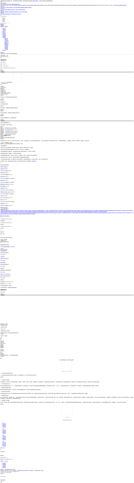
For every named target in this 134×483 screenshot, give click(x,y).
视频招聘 (4, 35)
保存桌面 (15, 4)
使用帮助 (121, 5)
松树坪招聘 (69, 210)
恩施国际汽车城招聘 (80, 210)
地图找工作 (11, 7)
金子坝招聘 (38, 210)
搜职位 (18, 4)
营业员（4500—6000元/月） (5, 274)
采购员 (1, 195)
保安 (31, 213)
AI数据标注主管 (3, 250)
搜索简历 (9, 9)
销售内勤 (20, 213)
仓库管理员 (64, 212)
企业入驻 (2, 9)
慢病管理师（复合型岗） (5, 184)
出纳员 (92, 212)
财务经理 (68, 212)
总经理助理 (102, 212)
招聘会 (4, 31)
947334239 (6, 461)
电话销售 (34, 212)
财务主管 (13, 213)
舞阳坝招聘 (8, 210)
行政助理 (77, 212)
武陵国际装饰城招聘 (88, 210)
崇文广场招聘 (19, 211)
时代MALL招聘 (45, 211)
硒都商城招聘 (107, 210)
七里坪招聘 (104, 211)
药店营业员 (2, 172)
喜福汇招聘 (15, 211)
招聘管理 (4, 433)
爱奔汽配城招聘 (51, 211)
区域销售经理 (29, 212)
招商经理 (33, 213)
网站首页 (8, 4)
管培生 (1, 199)
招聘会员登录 (8, 14)
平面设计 (46, 212)
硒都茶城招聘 (112, 210)
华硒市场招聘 (117, 210)
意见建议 (4, 465)
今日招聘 (6, 49)
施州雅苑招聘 (39, 211)
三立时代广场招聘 (58, 211)
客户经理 (25, 212)
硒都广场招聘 (74, 210)
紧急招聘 (22, 7)
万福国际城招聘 (101, 210)
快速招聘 (29, 7)
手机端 (118, 5)
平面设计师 (60, 212)
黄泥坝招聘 (25, 210)
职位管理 (12, 9)
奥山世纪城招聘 (95, 210)
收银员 (113, 212)
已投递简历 (2, 120)
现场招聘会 (2, 11)
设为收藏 (11, 4)
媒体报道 (4, 467)
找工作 (5, 7)
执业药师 (2, 168)
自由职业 (14, 11)
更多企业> (6, 207)
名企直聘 (15, 7)
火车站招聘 (46, 210)
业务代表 (82, 212)
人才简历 (4, 30)
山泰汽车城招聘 (79, 211)
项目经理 (37, 212)
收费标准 (4, 464)
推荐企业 (6, 39)
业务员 (18, 212)
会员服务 (20, 9)
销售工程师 (11, 212)
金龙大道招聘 (99, 211)
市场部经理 (24, 213)
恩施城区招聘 (2, 210)
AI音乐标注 (2, 256)
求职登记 (4, 34)
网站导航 (124, 5)
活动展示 (4, 466)
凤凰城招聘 (10, 211)
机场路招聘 (55, 210)
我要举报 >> (34, 161)
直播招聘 (4, 36)
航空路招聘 (16, 210)
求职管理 (4, 424)
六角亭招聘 (33, 210)
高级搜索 (2, 24)
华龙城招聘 (95, 211)
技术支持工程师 (126, 212)
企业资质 (4, 437)
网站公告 (18, 11)
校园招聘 (11, 11)
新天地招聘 (74, 211)
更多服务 (4, 37)
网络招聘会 (7, 11)
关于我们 (4, 436)
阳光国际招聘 (69, 211)
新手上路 (4, 443)
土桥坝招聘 (21, 210)
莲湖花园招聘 (84, 211)
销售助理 (15, 212)
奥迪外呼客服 (2, 262)
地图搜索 (2, 25)
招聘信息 (4, 29)
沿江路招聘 (12, 210)
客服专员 (55, 212)
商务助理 (28, 213)
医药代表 (106, 212)
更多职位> (6, 166)
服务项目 (4, 439)
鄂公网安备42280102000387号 (22, 470)
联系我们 (4, 438)
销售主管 (21, 212)
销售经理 (5, 212)
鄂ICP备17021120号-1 (9, 470)
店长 (80, 212)
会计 (8, 212)
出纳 (53, 212)
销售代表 (2, 212)
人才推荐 (16, 9)
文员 (71, 212)
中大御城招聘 (63, 211)
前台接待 (4, 213)
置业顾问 (89, 212)
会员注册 (79, 5)
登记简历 (2, 7)
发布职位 (5, 9)
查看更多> (6, 249)
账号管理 (4, 444)
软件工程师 (98, 212)
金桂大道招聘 (60, 210)
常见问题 (4, 442)
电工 (10, 213)
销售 (95, 212)
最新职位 (19, 7)
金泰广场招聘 (128, 210)
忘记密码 (12, 14)
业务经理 (86, 212)
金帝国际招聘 (34, 211)
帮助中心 (19, 14)
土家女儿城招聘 (123, 210)
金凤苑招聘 (30, 211)
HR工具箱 (22, 11)
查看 (36, 470)
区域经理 (43, 212)
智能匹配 (26, 7)
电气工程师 (117, 212)
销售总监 (110, 212)
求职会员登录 (2, 14)
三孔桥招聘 (51, 210)
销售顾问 (16, 213)
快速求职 (23, 9)
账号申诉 (16, 14)
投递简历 (2, 70)
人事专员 (73, 212)
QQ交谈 (1, 473)
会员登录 (67, 5)
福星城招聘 (6, 211)
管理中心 (17, 5)
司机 (40, 212)
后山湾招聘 (65, 210)
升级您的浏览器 (35, 0)
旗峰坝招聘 (42, 210)
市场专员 (50, 212)
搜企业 (8, 7)
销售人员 (130, 212)
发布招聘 (4, 431)
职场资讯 (25, 11)
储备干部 (120, 212)
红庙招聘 (29, 210)
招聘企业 (6, 38)
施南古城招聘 (90, 211)
